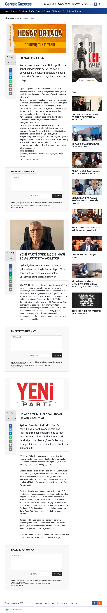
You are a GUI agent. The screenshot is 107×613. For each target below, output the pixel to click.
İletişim (54, 603)
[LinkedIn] (10, 77)
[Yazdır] (10, 89)
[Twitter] (10, 73)
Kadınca (71, 11)
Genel (15, 11)
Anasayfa (39, 603)
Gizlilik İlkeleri (63, 603)
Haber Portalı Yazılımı (15, 610)
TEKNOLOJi (56, 11)
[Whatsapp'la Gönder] (10, 81)
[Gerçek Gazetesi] (18, 4)
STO (32, 11)
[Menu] (101, 11)
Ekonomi (47, 11)
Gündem (7, 11)
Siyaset (39, 11)
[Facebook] (10, 70)
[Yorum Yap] (10, 93)
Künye (47, 603)
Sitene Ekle (74, 603)
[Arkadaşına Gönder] (10, 85)
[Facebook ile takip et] (95, 4)
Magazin (80, 11)
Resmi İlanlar (23, 11)
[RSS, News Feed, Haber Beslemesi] (99, 603)
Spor (64, 11)
